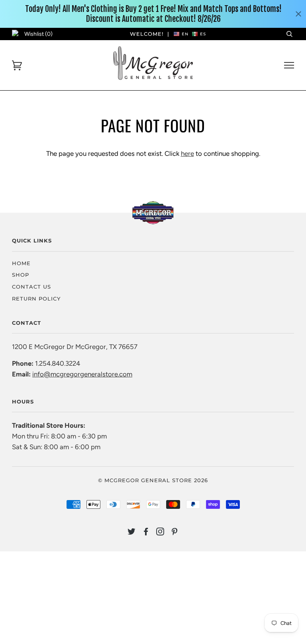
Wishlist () (38, 34)
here (187, 153)
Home (21, 263)
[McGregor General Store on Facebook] (146, 532)
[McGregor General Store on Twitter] (132, 532)
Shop (20, 275)
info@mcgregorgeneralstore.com (82, 374)
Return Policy (36, 298)
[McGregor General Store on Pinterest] (175, 532)
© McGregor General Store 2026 (153, 480)
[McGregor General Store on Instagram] (160, 532)
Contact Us (31, 286)
